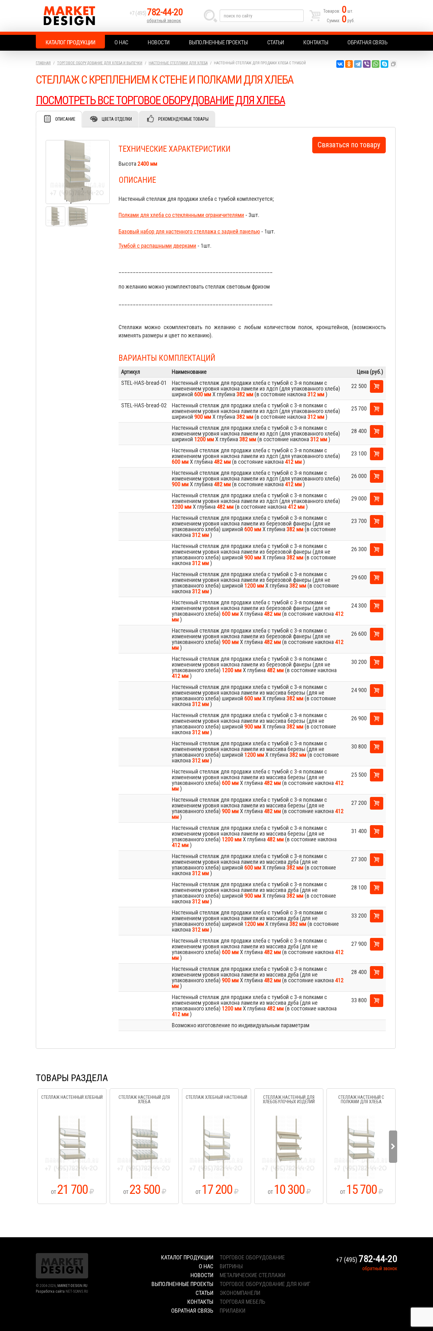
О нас (121, 42)
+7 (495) (156, 13)
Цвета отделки (117, 119)
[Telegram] (358, 64)
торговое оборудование (252, 1257)
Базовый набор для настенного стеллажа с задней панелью (189, 231)
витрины (231, 1266)
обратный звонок (164, 20)
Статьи (275, 42)
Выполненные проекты (218, 42)
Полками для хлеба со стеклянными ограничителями (181, 215)
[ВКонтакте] (340, 64)
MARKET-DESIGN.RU (72, 1285)
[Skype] (384, 64)
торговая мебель (242, 1301)
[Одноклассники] (349, 64)
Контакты (315, 42)
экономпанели (240, 1293)
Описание (65, 119)
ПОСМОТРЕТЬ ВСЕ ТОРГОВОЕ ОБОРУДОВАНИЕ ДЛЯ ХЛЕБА (160, 100)
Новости (159, 42)
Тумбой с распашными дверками (157, 245)
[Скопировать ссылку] (393, 64)
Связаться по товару (349, 145)
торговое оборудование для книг (265, 1284)
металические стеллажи (252, 1275)
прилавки (232, 1310)
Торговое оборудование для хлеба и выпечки (99, 63)
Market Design (81, 16)
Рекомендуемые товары (183, 119)
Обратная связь (367, 42)
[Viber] (367, 64)
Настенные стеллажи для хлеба (178, 63)
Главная (43, 63)
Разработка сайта (50, 1291)
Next (393, 1146)
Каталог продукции (70, 42)
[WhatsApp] (375, 64)
